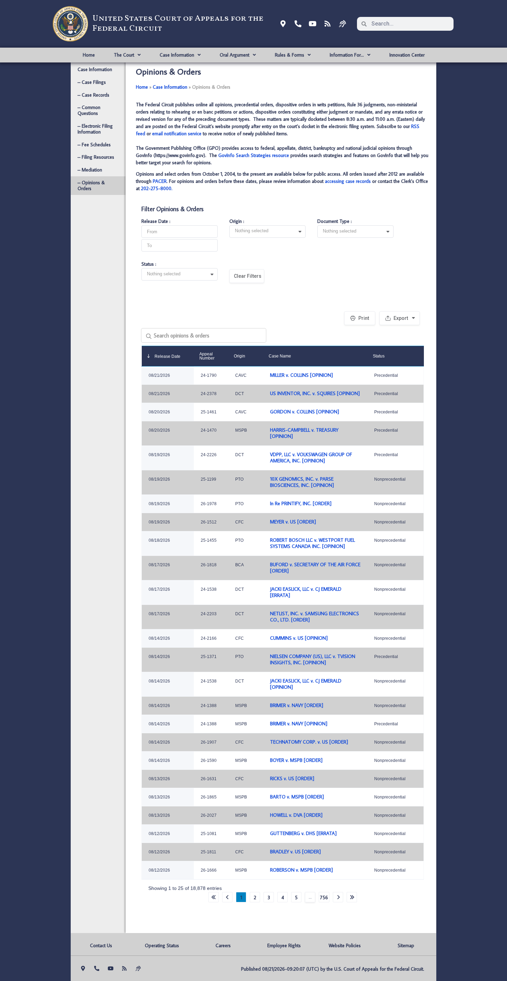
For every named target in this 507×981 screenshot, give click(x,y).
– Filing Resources (96, 157)
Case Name (280, 356)
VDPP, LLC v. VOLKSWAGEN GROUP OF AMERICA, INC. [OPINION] (311, 457)
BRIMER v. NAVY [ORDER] (296, 705)
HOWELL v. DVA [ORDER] (296, 815)
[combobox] (270, 232)
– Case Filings (92, 82)
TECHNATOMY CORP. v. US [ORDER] (309, 742)
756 (324, 897)
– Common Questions (89, 110)
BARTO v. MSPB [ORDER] (297, 797)
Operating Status (162, 945)
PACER (160, 181)
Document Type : (334, 221)
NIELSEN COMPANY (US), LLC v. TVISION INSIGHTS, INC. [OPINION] (312, 659)
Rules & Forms (289, 55)
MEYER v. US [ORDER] (293, 522)
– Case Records (93, 95)
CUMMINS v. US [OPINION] (299, 638)
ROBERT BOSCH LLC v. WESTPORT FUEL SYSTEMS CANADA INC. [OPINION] (312, 543)
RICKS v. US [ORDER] (292, 778)
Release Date (166, 356)
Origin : (236, 221)
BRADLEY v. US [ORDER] (295, 851)
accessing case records (348, 181)
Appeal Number (207, 356)
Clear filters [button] (247, 276)
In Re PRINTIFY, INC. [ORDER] (300, 503)
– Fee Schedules (94, 144)
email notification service (176, 133)
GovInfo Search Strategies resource (253, 155)
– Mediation (90, 170)
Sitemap (406, 945)
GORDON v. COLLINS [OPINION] (304, 412)
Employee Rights (284, 945)
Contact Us (101, 945)
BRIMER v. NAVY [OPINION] (298, 723)
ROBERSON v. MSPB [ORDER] (301, 870)
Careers (223, 945)
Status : (148, 264)
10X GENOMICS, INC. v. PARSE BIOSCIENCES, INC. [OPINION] (302, 482)
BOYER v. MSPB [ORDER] (296, 760)
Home (89, 55)
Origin (239, 356)
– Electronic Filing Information (95, 129)
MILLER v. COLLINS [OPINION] (301, 375)
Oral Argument (234, 55)
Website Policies (345, 945)
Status (379, 356)
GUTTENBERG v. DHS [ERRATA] (303, 833)
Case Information (177, 55)
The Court (124, 55)
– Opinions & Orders (91, 185)
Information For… (347, 55)
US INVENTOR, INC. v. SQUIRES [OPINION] (315, 393)
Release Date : (155, 221)
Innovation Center (407, 55)
